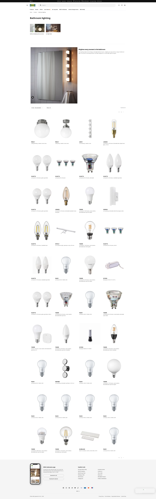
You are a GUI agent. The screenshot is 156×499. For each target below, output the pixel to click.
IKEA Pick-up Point (81, 473)
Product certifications (102, 478)
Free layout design (93, 1)
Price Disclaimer (108, 496)
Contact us (100, 471)
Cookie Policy (123, 496)
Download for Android (53, 478)
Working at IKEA (81, 474)
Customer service (101, 469)
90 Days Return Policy (82, 469)
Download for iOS (53, 475)
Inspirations (64, 1)
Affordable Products (102, 476)
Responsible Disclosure (116, 496)
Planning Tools (69, 1)
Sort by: (36, 107)
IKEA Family (82, 9)
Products (35, 12)
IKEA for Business (63, 9)
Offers (41, 9)
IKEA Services (99, 1)
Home (31, 12)
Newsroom (100, 474)
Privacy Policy (101, 496)
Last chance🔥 (47, 9)
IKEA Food (59, 1)
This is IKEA (100, 473)
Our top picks (55, 9)
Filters (48, 107)
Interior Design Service (73, 9)
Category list (80, 478)
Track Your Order (77, 1)
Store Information (86, 1)
